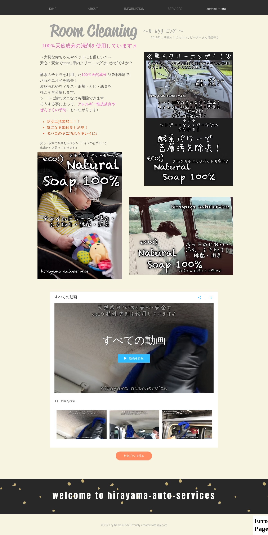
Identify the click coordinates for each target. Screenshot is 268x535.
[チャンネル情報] (209, 297)
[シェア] (199, 297)
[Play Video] (81, 424)
